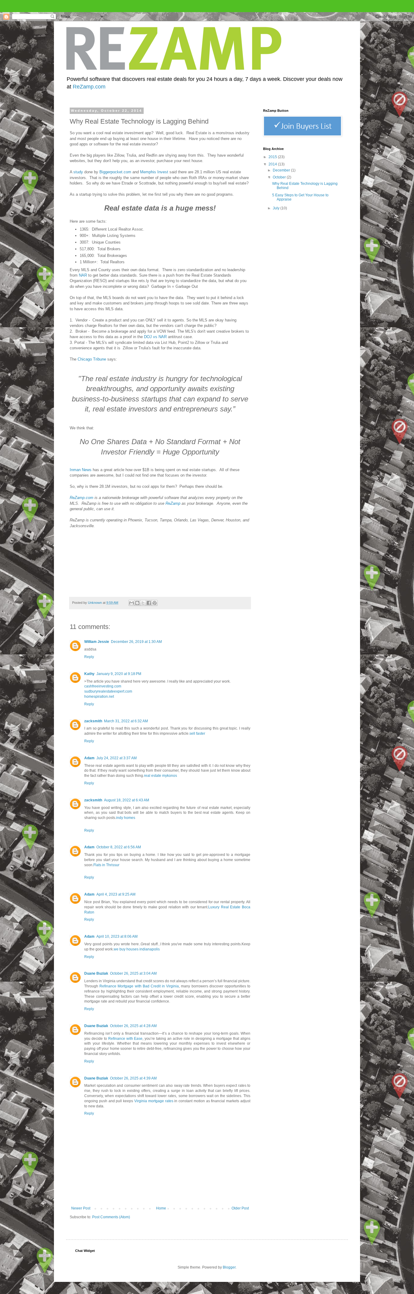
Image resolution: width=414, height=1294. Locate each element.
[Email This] (132, 603)
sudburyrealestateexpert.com (108, 691)
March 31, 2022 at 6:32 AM (126, 721)
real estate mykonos (160, 775)
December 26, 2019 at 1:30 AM (136, 642)
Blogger (229, 1267)
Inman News (81, 469)
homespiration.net (99, 696)
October (280, 177)
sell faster (197, 733)
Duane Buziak (96, 973)
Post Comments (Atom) (111, 1217)
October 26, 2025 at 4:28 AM (133, 1026)
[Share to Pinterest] (155, 603)
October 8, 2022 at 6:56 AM (118, 847)
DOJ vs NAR (155, 336)
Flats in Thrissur (106, 865)
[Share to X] (143, 603)
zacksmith (93, 721)
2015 (273, 157)
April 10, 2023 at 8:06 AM (117, 936)
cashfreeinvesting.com (102, 686)
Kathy (89, 674)
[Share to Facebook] (149, 603)
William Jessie (96, 642)
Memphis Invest (154, 172)
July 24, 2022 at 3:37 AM (116, 758)
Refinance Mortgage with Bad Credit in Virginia (139, 986)
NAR (83, 275)
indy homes (125, 818)
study (78, 172)
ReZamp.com (89, 87)
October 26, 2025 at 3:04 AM (133, 973)
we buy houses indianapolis (137, 949)
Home (161, 1208)
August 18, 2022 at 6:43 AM (126, 800)
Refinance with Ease (125, 1038)
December (282, 170)
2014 (273, 164)
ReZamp (172, 503)
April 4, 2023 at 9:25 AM (115, 894)
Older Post (240, 1208)
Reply (89, 657)
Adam (89, 758)
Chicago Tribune (92, 359)
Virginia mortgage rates (153, 1101)
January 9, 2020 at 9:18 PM (118, 674)
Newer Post (80, 1208)
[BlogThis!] (137, 603)
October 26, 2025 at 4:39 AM (133, 1078)
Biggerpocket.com (115, 172)
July (276, 208)
